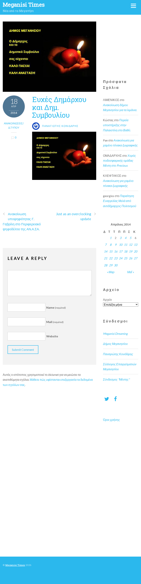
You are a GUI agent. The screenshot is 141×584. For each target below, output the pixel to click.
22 (110, 258)
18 (125, 251)
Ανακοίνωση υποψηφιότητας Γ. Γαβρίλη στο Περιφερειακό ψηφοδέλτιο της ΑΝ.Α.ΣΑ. (22, 221)
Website (52, 336)
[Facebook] (115, 398)
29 (110, 265)
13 (135, 244)
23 (115, 258)
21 (105, 258)
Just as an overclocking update (73, 216)
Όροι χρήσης (111, 419)
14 (105, 251)
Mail (55, 322)
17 (120, 251)
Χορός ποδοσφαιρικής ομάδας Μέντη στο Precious (119, 160)
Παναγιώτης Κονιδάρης (118, 354)
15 (110, 251)
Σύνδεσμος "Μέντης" (116, 379)
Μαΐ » (130, 272)
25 (125, 258)
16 (115, 251)
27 (135, 258)
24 (120, 258)
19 (130, 251)
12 (130, 244)
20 (135, 251)
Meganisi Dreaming (115, 333)
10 (120, 244)
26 (130, 258)
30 (115, 265)
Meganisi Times (15, 565)
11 (125, 244)
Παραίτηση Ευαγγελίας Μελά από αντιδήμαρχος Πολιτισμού (119, 200)
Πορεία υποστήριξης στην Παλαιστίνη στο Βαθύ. (117, 125)
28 (105, 265)
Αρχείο (107, 299)
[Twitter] (106, 398)
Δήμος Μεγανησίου (115, 343)
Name (56, 307)
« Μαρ (110, 272)
